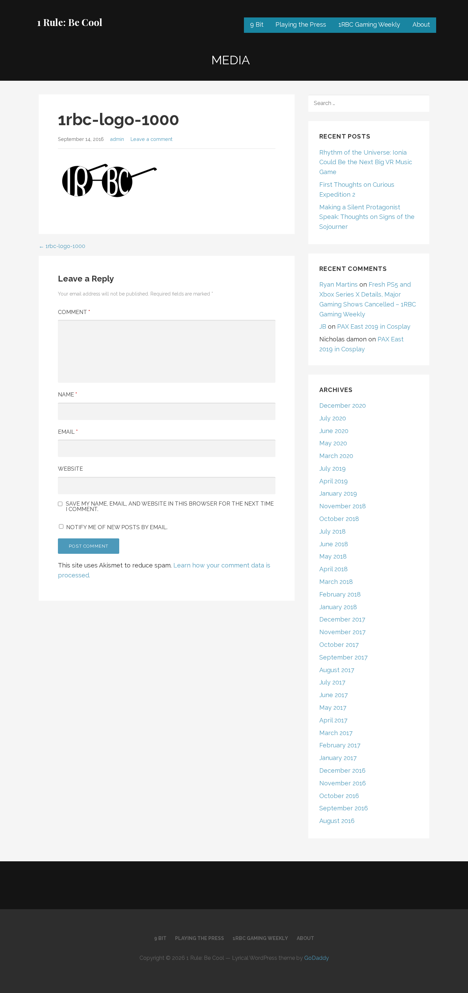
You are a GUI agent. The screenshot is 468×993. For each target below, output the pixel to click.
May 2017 (332, 707)
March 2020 (336, 455)
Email (68, 432)
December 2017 (342, 619)
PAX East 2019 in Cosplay (373, 326)
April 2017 (333, 720)
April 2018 (333, 569)
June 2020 (333, 430)
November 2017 (342, 632)
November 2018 (342, 506)
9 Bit (256, 24)
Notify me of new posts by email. (117, 527)
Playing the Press (300, 24)
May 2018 (333, 556)
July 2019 (332, 468)
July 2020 (332, 418)
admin (117, 139)
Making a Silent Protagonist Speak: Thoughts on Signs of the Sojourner (367, 217)
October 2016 (339, 795)
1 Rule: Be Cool (69, 22)
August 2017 (336, 670)
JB (322, 326)
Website (70, 469)
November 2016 (342, 783)
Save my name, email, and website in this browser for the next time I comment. (170, 506)
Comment (74, 312)
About (421, 24)
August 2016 (337, 820)
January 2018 (338, 607)
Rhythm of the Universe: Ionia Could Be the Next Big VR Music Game (365, 162)
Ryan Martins (338, 284)
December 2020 (342, 405)
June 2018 (333, 544)
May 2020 (333, 443)
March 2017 (336, 732)
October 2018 (339, 518)
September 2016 (343, 808)
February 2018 (340, 594)
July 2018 (332, 531)
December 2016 (342, 770)
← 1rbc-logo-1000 (62, 246)
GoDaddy (316, 958)
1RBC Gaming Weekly (369, 24)
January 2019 (338, 493)
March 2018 (336, 581)
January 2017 (338, 757)
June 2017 (333, 694)
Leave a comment (151, 139)
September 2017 (343, 657)
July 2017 (332, 682)
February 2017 (339, 745)
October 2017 (339, 644)
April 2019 (333, 481)
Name (67, 394)
